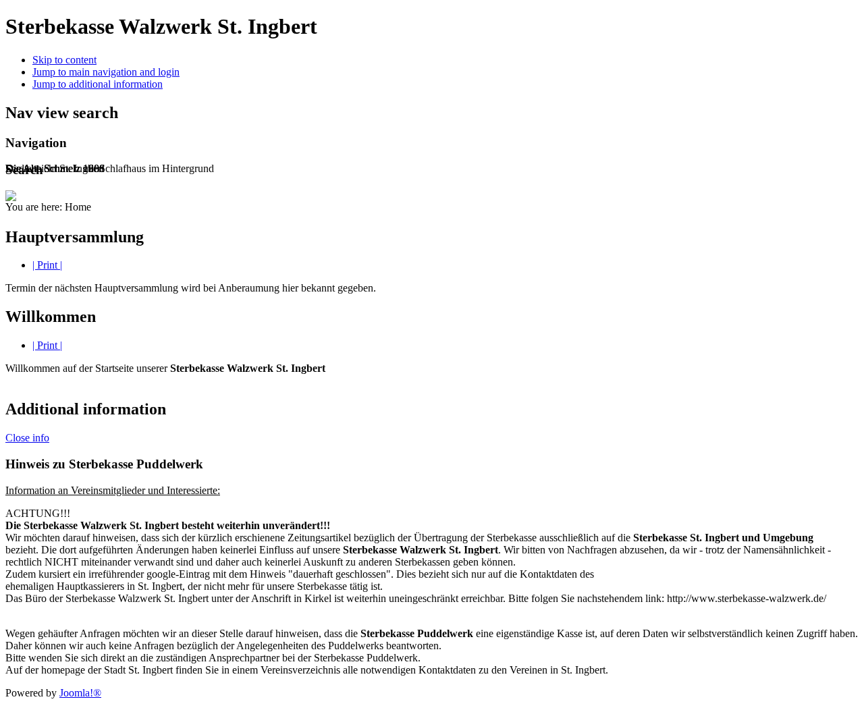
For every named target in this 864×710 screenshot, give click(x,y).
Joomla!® (80, 693)
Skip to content (64, 59)
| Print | (47, 265)
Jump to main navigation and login (106, 72)
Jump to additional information (97, 84)
